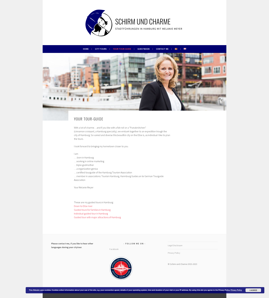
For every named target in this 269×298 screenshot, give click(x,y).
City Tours (101, 48)
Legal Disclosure (175, 245)
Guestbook (143, 48)
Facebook (113, 249)
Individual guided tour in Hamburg (91, 213)
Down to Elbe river (83, 206)
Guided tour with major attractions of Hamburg (97, 217)
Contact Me (162, 48)
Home (86, 48)
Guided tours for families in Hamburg (92, 209)
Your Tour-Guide (122, 48)
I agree (253, 290)
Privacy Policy (174, 252)
